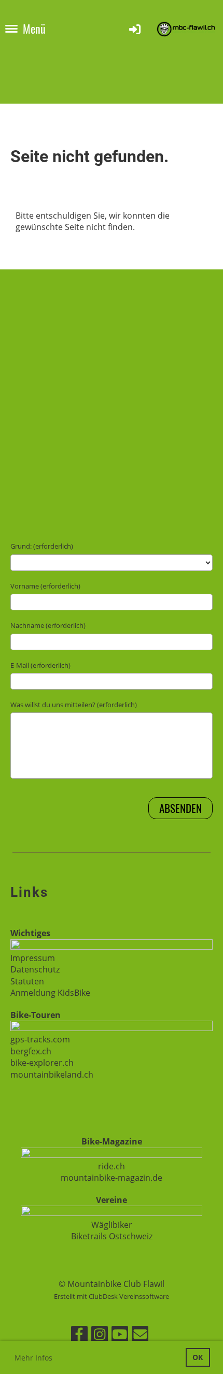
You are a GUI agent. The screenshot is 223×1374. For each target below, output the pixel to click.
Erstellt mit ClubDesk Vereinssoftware (111, 1296)
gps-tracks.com (40, 1039)
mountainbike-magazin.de (111, 1177)
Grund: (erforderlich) (41, 546)
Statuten (27, 981)
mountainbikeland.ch (51, 1074)
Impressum (32, 958)
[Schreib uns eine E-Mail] (140, 1336)
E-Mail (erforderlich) (40, 665)
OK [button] (197, 1357)
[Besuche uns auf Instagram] (99, 1336)
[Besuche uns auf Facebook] (79, 1336)
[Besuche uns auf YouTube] (120, 1336)
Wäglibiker (111, 1224)
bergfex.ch (30, 1051)
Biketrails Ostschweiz (111, 1236)
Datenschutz (35, 969)
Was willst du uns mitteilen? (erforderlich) (73, 704)
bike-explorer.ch (42, 1062)
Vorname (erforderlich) (45, 586)
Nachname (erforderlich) (48, 625)
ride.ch (111, 1166)
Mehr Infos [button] (33, 1358)
